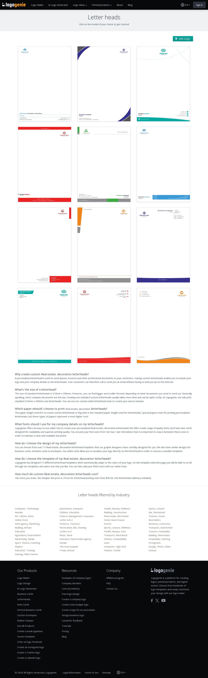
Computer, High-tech (115, 546)
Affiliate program (115, 577)
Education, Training (25, 550)
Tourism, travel (157, 516)
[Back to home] (14, 4)
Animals (19, 512)
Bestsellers (155, 519)
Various (152, 550)
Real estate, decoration (116, 516)
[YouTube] (163, 600)
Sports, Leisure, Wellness (117, 527)
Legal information (72, 672)
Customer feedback (72, 620)
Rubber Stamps (25, 620)
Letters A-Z (66, 531)
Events (107, 523)
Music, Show (66, 535)
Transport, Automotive (161, 527)
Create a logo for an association (78, 609)
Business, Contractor (160, 523)
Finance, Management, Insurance (77, 516)
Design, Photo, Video (160, 546)
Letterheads (23, 599)
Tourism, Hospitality (159, 531)
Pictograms (155, 542)
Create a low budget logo (75, 604)
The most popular (69, 546)
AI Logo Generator (58, 4)
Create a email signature (30, 631)
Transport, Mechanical (115, 535)
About (120, 4)
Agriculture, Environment (28, 535)
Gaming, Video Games (26, 554)
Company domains (71, 583)
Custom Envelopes (27, 615)
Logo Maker (37, 4)
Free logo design (70, 593)
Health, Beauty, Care (115, 531)
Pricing (65, 631)
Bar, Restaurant (157, 512)
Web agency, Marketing (27, 523)
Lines (106, 542)
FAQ (108, 583)
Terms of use (91, 672)
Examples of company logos (76, 577)
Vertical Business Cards (29, 609)
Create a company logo (74, 599)
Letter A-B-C (66, 519)
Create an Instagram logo (30, 647)
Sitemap (106, 672)
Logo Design (23, 583)
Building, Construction (115, 512)
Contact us (111, 588)
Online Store (21, 519)
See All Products (25, 625)
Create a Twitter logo (28, 652)
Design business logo (73, 615)
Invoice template (26, 636)
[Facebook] (152, 600)
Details (63, 542)
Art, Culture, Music (24, 516)
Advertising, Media (24, 538)
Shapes (19, 546)
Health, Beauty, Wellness (117, 508)
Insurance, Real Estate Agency (75, 538)
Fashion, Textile (112, 550)
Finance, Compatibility (115, 538)
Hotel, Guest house (114, 519)
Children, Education (69, 512)
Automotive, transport (71, 508)
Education (20, 531)
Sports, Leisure (157, 508)
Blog (130, 4)
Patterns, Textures (70, 523)
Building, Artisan (23, 527)
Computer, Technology (27, 508)
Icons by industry (71, 588)
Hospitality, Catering (159, 538)
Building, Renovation (159, 535)
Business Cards (25, 593)
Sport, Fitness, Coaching (27, 542)
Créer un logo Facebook (29, 641)
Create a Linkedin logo (28, 657)
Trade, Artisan (67, 550)
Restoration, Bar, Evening (73, 527)
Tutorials (66, 625)
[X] (157, 600)
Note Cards (23, 604)
